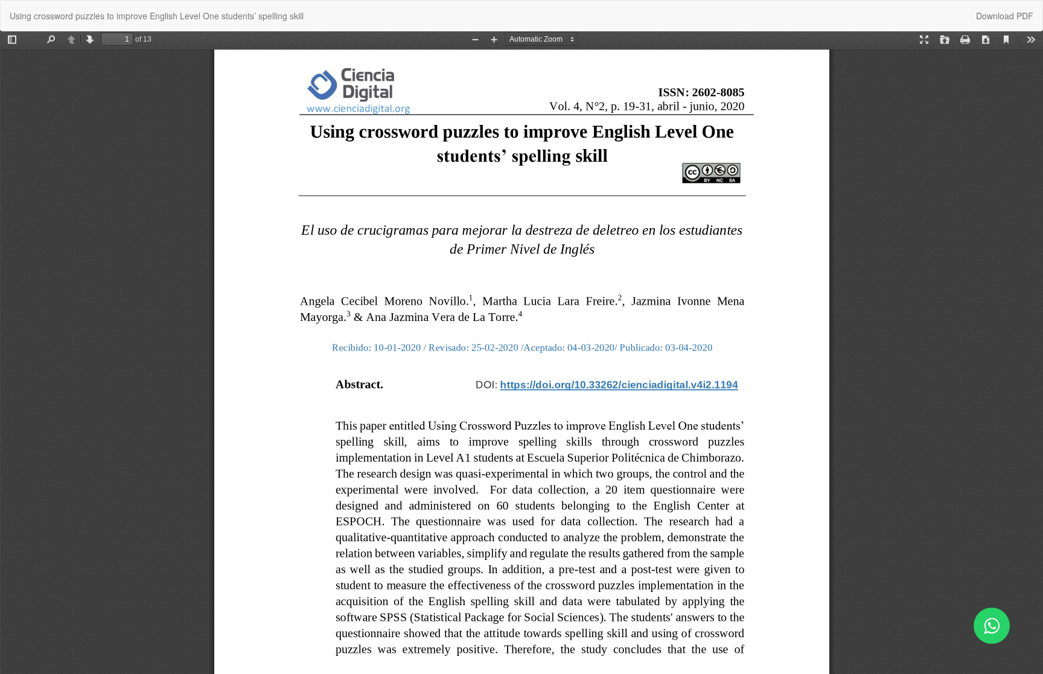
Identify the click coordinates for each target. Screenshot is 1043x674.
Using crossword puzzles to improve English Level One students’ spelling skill (157, 16)
